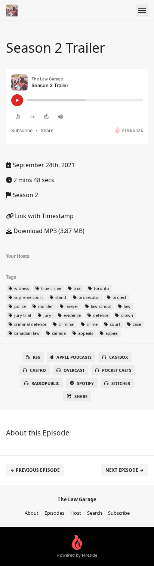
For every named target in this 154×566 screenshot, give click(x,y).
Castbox (118, 357)
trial (77, 288)
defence (100, 315)
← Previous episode (35, 470)
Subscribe (119, 513)
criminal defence (29, 324)
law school (100, 306)
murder (45, 306)
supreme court (28, 297)
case (136, 324)
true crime (50, 288)
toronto (101, 288)
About (31, 513)
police (19, 306)
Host (75, 513)
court (114, 324)
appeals (85, 333)
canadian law (26, 333)
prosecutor (88, 297)
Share (80, 396)
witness (21, 288)
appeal (111, 333)
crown (126, 315)
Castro (38, 370)
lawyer (71, 306)
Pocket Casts (116, 370)
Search (94, 513)
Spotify (85, 383)
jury (46, 315)
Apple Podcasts (74, 357)
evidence (71, 315)
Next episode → (124, 470)
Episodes (54, 513)
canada (58, 333)
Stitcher (120, 383)
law (126, 306)
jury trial (22, 315)
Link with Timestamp (43, 216)
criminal (66, 324)
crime (92, 324)
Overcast (74, 370)
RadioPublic (45, 383)
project (118, 297)
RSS (36, 357)
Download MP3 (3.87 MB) (48, 231)
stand (60, 297)
